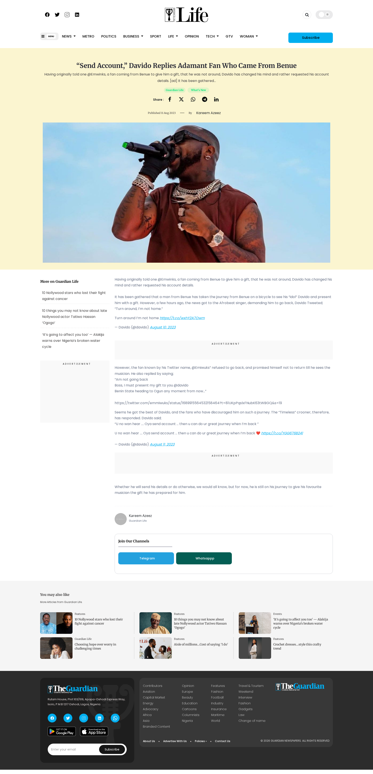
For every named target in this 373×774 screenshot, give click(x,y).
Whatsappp (205, 558)
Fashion (217, 691)
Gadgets (246, 709)
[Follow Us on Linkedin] (77, 14)
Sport (155, 36)
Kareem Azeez (140, 515)
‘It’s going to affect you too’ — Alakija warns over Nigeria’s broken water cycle (300, 623)
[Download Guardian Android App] (62, 731)
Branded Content (156, 726)
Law (241, 715)
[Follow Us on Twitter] (57, 14)
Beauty (187, 697)
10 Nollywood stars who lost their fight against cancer (74, 295)
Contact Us (222, 741)
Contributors (152, 686)
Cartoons (189, 709)
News (67, 36)
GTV (229, 36)
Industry (217, 703)
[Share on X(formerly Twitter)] (181, 100)
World (215, 721)
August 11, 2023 (162, 444)
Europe (187, 691)
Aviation (149, 691)
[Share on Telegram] (204, 100)
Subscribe (310, 37)
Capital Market (154, 697)
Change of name (252, 721)
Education (190, 703)
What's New (198, 90)
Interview (245, 697)
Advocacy (150, 709)
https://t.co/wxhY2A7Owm (182, 318)
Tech (211, 36)
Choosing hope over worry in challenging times (95, 646)
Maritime (217, 715)
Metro (88, 36)
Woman (247, 36)
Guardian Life (174, 90)
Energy (148, 703)
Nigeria (187, 721)
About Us (149, 741)
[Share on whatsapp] (193, 100)
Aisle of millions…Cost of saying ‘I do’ (201, 644)
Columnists (190, 715)
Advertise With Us (175, 741)
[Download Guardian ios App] (94, 731)
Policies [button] (200, 741)
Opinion (192, 36)
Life (171, 36)
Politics (108, 36)
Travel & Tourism (251, 686)
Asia (146, 721)
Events (277, 613)
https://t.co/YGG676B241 (282, 433)
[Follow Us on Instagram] (67, 14)
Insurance (219, 709)
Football (217, 697)
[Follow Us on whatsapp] (115, 718)
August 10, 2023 (162, 327)
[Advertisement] (75, 392)
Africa (147, 715)
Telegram (147, 558)
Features (80, 613)
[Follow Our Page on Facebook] (47, 14)
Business (131, 36)
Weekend (246, 691)
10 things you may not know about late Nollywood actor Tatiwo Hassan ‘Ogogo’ (74, 316)
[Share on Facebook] (169, 100)
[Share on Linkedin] (216, 100)
